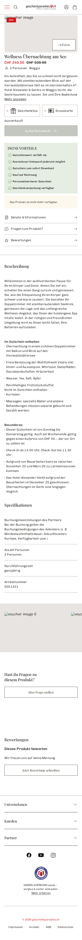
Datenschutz (65, 927)
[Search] (15, 7)
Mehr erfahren (41, 893)
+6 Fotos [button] (64, 45)
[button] (41, 98)
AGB (48, 927)
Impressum (15, 927)
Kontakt (34, 927)
